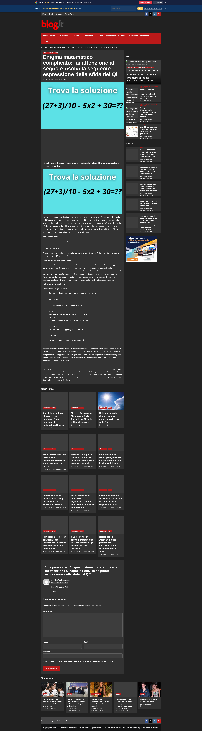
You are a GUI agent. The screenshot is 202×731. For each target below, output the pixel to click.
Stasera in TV (90, 36)
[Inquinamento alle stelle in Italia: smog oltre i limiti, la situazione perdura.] (54, 484)
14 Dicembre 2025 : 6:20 (87, 466)
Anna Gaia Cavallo (97, 708)
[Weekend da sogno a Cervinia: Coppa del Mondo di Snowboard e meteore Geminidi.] (82, 442)
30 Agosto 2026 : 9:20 (50, 708)
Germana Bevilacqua (134, 81)
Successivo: (104, 373)
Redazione (59, 14)
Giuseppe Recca (73, 708)
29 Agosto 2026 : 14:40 (147, 210)
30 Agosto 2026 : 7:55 (147, 81)
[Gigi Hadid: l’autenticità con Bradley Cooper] (149, 689)
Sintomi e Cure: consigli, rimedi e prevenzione (140, 67)
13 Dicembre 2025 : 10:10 (87, 510)
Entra (140, 8)
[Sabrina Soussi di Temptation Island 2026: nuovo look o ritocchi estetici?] (101, 689)
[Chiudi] (165, 2)
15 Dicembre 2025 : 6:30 (58, 428)
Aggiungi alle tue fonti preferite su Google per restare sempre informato (65, 2)
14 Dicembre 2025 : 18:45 (115, 425)
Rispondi (56, 591)
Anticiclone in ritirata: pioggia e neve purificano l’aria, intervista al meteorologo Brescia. (54, 419)
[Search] (159, 36)
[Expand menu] (56, 36)
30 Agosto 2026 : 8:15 (146, 161)
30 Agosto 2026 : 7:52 (146, 121)
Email (86, 642)
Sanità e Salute (144, 125)
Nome (46, 642)
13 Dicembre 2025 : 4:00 (115, 507)
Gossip (142, 694)
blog (45, 52)
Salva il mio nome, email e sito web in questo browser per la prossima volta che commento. (80, 661)
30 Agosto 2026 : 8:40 (98, 710)
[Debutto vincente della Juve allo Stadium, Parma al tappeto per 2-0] (52, 689)
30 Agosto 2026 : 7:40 (146, 138)
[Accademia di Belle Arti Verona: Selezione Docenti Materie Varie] (132, 204)
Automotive (132, 36)
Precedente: (61, 374)
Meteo (45, 41)
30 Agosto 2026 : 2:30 (146, 178)
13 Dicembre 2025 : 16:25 (59, 507)
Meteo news (47, 407)
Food (101, 36)
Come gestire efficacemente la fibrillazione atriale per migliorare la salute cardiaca (148, 112)
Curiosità (50, 52)
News (52, 36)
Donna (76, 36)
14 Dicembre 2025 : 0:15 (115, 466)
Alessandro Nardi (50, 79)
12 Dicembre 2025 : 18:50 (115, 554)
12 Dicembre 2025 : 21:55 (87, 551)
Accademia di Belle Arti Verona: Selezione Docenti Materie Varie (149, 203)
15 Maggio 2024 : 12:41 (63, 79)
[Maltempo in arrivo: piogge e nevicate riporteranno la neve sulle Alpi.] (111, 401)
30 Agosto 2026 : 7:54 (146, 100)
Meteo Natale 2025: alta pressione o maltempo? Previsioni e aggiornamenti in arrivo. (54, 460)
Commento (48, 611)
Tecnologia (111, 36)
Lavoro (121, 36)
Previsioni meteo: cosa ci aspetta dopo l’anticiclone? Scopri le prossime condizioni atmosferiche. (54, 543)
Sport (45, 694)
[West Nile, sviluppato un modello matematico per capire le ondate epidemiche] (132, 131)
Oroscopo (144, 36)
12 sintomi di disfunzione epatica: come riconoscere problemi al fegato (143, 74)
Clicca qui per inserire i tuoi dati (153, 8)
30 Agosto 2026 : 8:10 (147, 706)
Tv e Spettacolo (96, 694)
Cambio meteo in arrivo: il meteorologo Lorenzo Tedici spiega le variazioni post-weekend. (82, 543)
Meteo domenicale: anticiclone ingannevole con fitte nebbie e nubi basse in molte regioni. (82, 501)
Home (45, 36)
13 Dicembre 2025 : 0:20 (58, 551)
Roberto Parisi (48, 706)
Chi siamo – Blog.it (47, 14)
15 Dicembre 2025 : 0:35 (87, 425)
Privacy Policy (69, 14)
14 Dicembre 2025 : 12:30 (59, 469)
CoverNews (144, 728)
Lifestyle (64, 36)
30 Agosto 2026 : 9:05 (74, 710)
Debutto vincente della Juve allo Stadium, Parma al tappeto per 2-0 (52, 701)
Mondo (70, 694)
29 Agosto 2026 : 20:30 (147, 195)
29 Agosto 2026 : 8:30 (146, 231)
